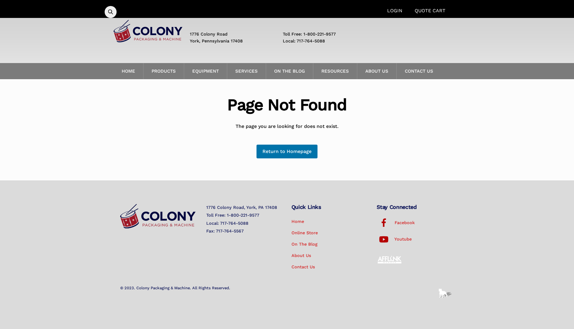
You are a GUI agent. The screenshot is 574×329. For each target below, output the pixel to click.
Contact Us (419, 71)
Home (128, 71)
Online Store (304, 232)
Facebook (404, 222)
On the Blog (289, 71)
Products (164, 71)
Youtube (402, 239)
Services (246, 71)
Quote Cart (430, 10)
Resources (335, 71)
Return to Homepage (287, 151)
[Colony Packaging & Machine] (148, 40)
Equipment (205, 71)
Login (394, 10)
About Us (376, 71)
